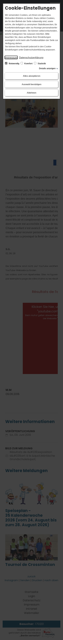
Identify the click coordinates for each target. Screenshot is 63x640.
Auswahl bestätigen (31, 84)
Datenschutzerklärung (31, 57)
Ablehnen (31, 93)
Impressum (11, 57)
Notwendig (14, 63)
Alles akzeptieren (31, 76)
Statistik (41, 63)
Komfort (28, 63)
